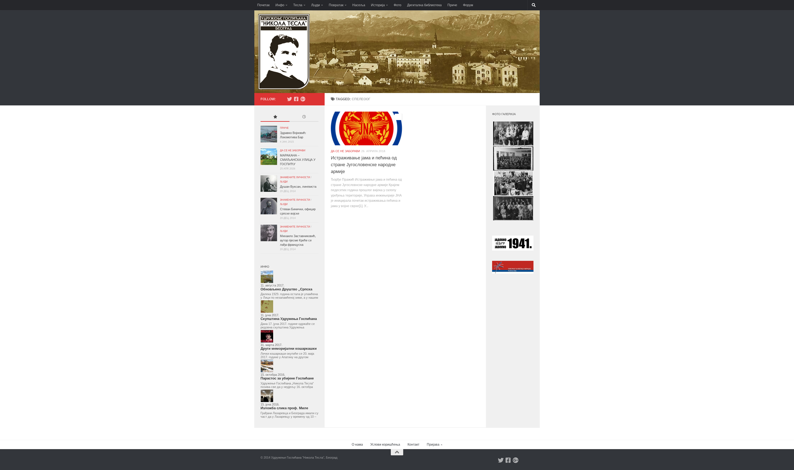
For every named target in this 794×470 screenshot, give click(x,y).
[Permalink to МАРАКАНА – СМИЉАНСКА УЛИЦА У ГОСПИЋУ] (269, 156)
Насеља (358, 5)
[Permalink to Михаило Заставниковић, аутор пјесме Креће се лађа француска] (269, 233)
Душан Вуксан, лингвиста (298, 186)
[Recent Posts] (303, 117)
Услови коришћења (385, 444)
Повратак (336, 5)
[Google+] (302, 99)
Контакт (413, 444)
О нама (357, 444)
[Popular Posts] (275, 117)
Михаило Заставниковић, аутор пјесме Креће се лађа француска (298, 240)
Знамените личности (295, 177)
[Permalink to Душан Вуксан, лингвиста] (269, 183)
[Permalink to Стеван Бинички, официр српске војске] (269, 206)
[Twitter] (289, 99)
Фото (397, 5)
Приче (452, 5)
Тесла (297, 5)
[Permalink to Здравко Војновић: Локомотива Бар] (269, 134)
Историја (378, 5)
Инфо (279, 5)
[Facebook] (296, 99)
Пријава (433, 444)
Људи (315, 5)
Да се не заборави (345, 151)
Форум (468, 5)
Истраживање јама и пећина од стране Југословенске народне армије (364, 164)
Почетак (263, 5)
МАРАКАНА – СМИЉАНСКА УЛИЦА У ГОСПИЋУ (298, 160)
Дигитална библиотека (424, 5)
